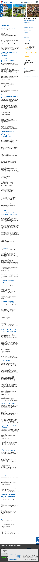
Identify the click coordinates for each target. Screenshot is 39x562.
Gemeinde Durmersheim (19, 555)
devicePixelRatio (12, 554)
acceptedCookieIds (13, 559)
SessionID (11, 556)
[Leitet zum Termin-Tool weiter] (1, 15)
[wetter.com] (27, 56)
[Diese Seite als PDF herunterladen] (37, 539)
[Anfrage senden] (37, 542)
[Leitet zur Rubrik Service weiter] (1, 11)
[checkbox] (12, 554)
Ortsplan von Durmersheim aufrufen (30, 68)
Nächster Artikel (12, 17)
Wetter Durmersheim (31, 46)
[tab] (4, 551)
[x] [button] (7, 557)
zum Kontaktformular (28, 79)
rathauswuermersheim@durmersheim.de (31, 76)
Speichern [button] (4, 557)
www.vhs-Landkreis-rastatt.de (6, 46)
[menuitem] (22, 2)
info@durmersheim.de (30, 67)
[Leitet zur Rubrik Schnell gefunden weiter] (1, 8)
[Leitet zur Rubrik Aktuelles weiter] (1, 5)
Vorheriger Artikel (4, 17)
